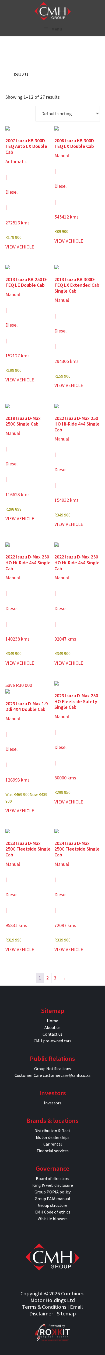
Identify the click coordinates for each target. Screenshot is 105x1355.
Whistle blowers (53, 1218)
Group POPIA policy (52, 1192)
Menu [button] (56, 29)
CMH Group (52, 11)
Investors (52, 1102)
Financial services (53, 1150)
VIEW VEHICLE (19, 247)
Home (52, 1020)
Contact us (52, 1034)
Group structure (52, 1205)
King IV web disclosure (52, 1185)
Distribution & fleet (52, 1130)
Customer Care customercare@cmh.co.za (52, 1075)
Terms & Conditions (44, 1306)
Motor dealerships (52, 1137)
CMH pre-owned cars (52, 1040)
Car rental (52, 1144)
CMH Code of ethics (52, 1212)
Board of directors (52, 1178)
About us (52, 1027)
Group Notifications (52, 1068)
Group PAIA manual (52, 1198)
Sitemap (66, 1313)
